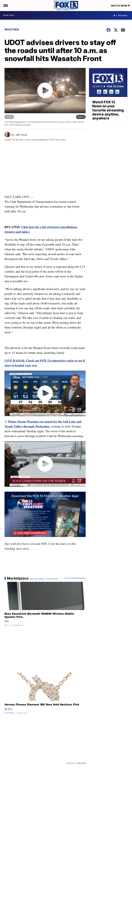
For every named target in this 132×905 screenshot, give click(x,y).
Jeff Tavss (21, 134)
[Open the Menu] (5, 5)
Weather (12, 29)
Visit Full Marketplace (75, 578)
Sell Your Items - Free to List (44, 579)
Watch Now (119, 5)
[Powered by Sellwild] (81, 763)
